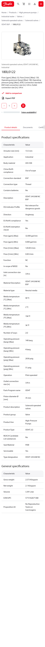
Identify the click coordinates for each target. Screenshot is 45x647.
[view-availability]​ (28, 112)
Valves (19, 16)
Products (12, 12)
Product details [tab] (10, 127)
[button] (29, 4)
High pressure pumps (28, 12)
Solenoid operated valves (12, 20)
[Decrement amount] (4, 105)
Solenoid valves (31, 20)
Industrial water (8, 16)
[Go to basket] (23, 4)
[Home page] (8, 4)
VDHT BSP (6, 24)
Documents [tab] (28, 127)
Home (4, 12)
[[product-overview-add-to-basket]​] (23, 105)
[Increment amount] (14, 105)
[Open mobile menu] (41, 4)
